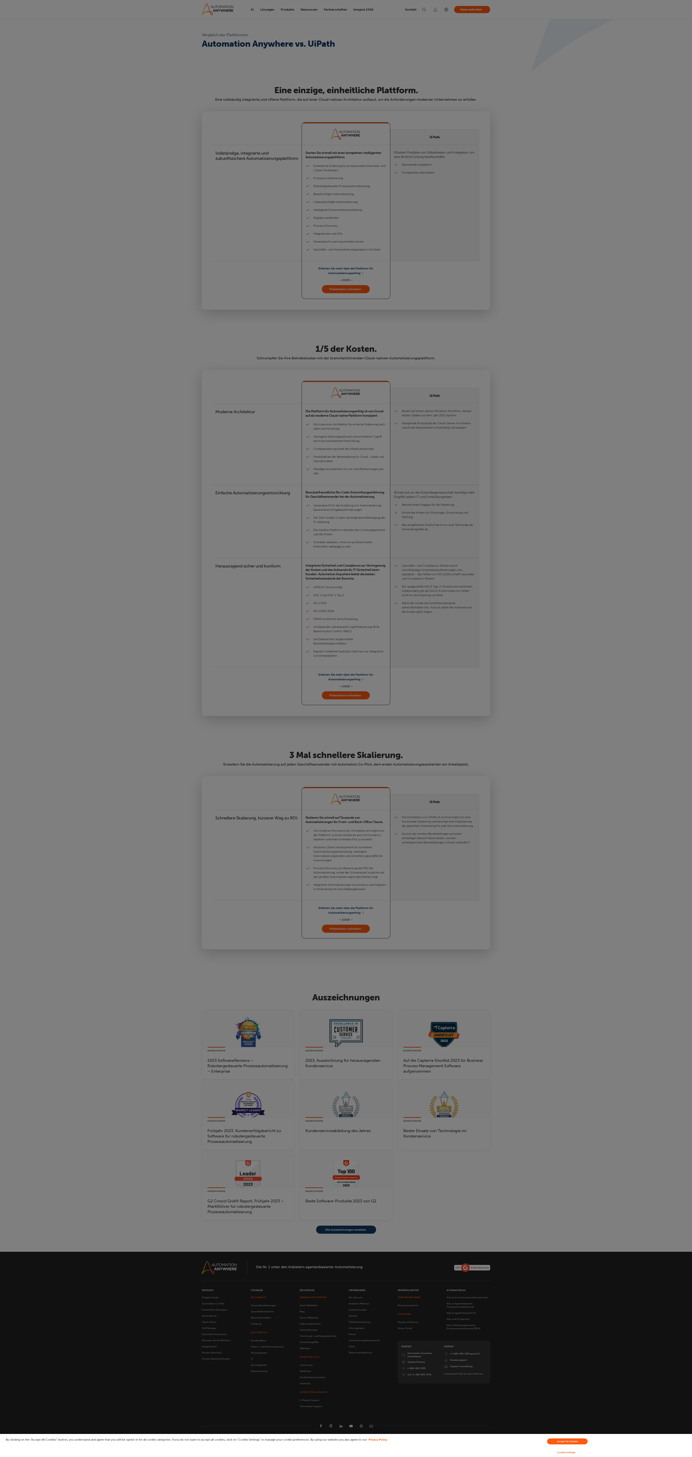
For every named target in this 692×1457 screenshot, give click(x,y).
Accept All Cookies (567, 1441)
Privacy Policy (378, 1439)
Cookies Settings (566, 1452)
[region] (346, 1445)
